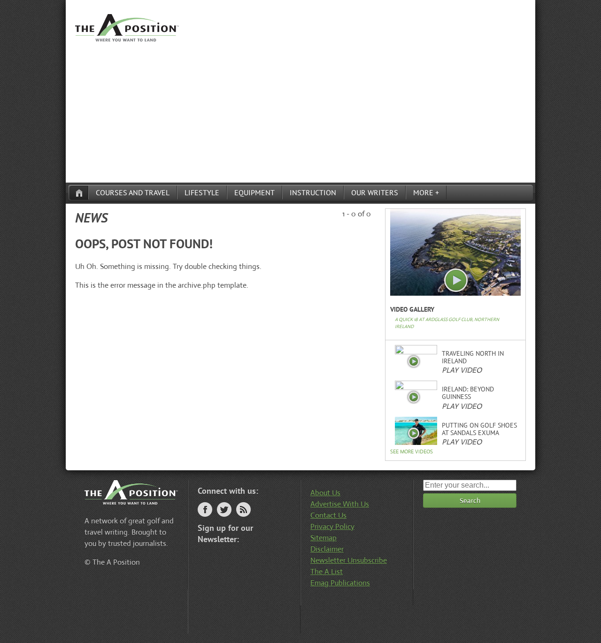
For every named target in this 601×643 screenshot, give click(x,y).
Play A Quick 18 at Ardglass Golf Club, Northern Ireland (456, 280)
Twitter (224, 509)
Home (78, 193)
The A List (326, 571)
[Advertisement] (300, 112)
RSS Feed (243, 509)
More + (426, 192)
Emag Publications (340, 583)
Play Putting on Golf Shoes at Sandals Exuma (414, 433)
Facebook (205, 509)
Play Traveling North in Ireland (414, 361)
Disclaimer (327, 549)
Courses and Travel (133, 192)
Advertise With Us (339, 504)
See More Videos (411, 451)
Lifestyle (202, 192)
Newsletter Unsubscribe (348, 560)
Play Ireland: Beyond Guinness (414, 397)
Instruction (313, 192)
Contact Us (328, 515)
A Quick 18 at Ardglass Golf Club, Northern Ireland (447, 322)
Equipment (254, 192)
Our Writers (374, 192)
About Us (325, 493)
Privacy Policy (332, 526)
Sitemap (323, 538)
